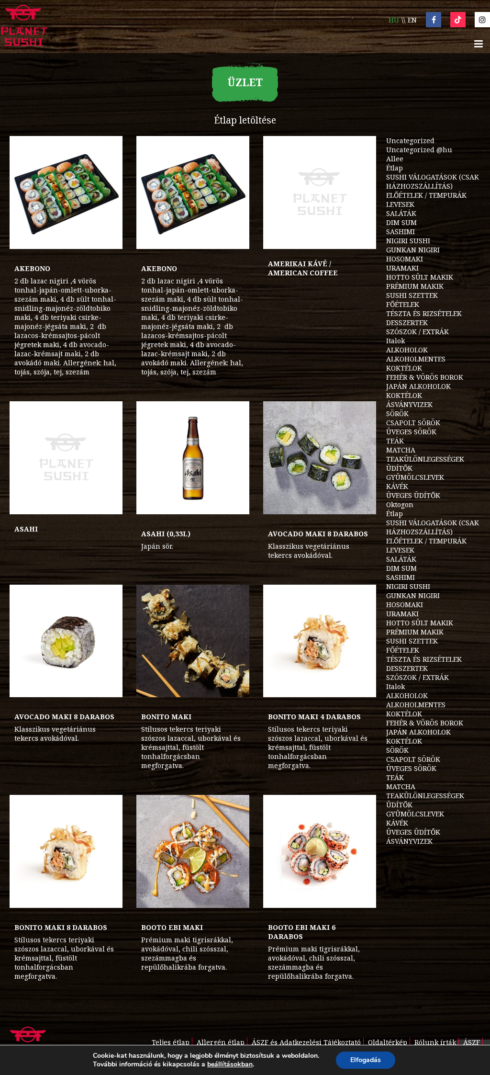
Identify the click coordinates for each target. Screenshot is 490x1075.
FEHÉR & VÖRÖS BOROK (424, 377)
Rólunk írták (435, 1042)
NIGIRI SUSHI (408, 240)
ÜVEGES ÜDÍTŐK (413, 495)
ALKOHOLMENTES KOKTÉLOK (415, 363)
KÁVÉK (397, 486)
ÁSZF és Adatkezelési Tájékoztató (306, 1042)
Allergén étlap (221, 1042)
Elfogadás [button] (365, 1059)
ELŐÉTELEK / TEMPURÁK (426, 195)
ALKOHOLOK (407, 349)
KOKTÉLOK (404, 395)
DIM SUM (401, 222)
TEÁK (395, 440)
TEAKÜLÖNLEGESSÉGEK (425, 459)
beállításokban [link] (230, 1064)
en (412, 19)
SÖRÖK (397, 413)
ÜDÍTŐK (399, 468)
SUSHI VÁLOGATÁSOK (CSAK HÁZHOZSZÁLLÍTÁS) (432, 181)
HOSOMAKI (404, 258)
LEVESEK (400, 204)
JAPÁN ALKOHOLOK (418, 386)
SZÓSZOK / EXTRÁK (417, 331)
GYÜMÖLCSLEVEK (415, 477)
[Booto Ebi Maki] (192, 851)
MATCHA (400, 449)
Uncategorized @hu (419, 149)
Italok (395, 340)
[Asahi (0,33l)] (192, 457)
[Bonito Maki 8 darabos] (66, 851)
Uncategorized (410, 140)
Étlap (394, 167)
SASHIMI (400, 231)
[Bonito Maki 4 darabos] (319, 641)
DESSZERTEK (407, 322)
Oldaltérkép (387, 1042)
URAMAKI (402, 267)
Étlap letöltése (245, 119)
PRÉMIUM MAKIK (415, 286)
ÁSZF (471, 1042)
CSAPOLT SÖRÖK (413, 422)
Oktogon (399, 504)
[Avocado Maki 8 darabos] (319, 457)
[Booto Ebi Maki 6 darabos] (319, 851)
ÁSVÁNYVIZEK (409, 404)
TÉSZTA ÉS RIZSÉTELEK (424, 313)
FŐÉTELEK (402, 304)
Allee (394, 158)
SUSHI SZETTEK (412, 295)
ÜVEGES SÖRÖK (411, 431)
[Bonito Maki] (192, 641)
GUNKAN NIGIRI (413, 249)
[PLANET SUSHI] (23, 26)
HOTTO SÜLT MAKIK (419, 277)
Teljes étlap (170, 1042)
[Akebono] (66, 192)
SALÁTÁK (401, 213)
